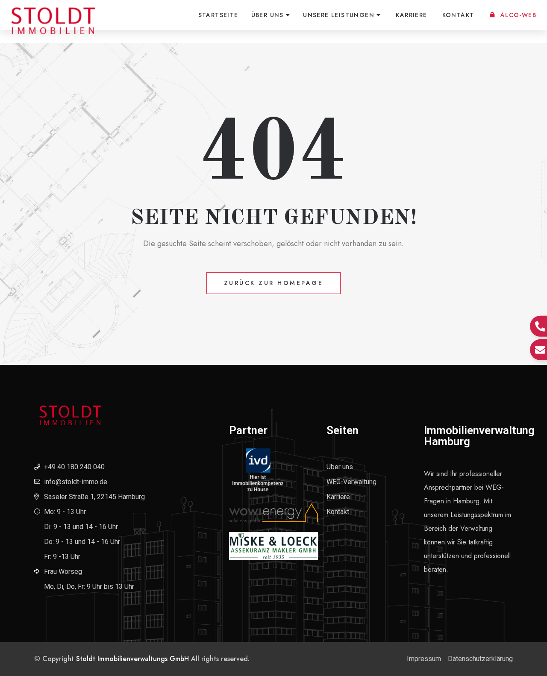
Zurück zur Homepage (273, 283)
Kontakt (458, 15)
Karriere (411, 15)
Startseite (218, 15)
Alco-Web (518, 15)
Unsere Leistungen (338, 15)
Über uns (267, 15)
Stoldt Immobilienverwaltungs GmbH (132, 659)
